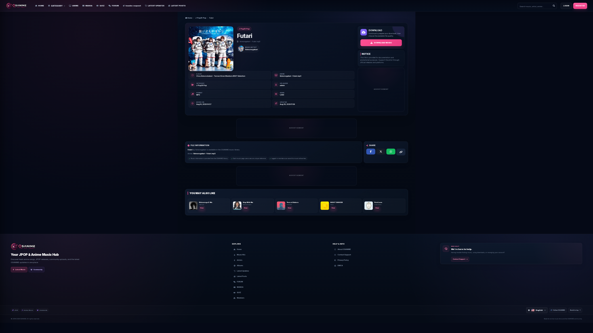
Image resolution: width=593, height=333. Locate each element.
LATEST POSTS (178, 6)
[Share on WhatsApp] (390, 151)
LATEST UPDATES (156, 6)
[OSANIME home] (18, 6)
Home (189, 18)
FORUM (115, 6)
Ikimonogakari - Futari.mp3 (290, 76)
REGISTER (580, 6)
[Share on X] (380, 151)
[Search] (554, 6)
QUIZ (102, 6)
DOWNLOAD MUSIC (383, 43)
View (202, 208)
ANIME (75, 6)
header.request (133, 6)
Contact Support (459, 259)
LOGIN (566, 6)
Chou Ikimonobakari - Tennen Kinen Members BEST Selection (220, 76)
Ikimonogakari (251, 49)
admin (282, 85)
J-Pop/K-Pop (200, 18)
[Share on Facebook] (370, 151)
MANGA (88, 6)
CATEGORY (57, 6)
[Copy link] (400, 152)
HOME (41, 6)
